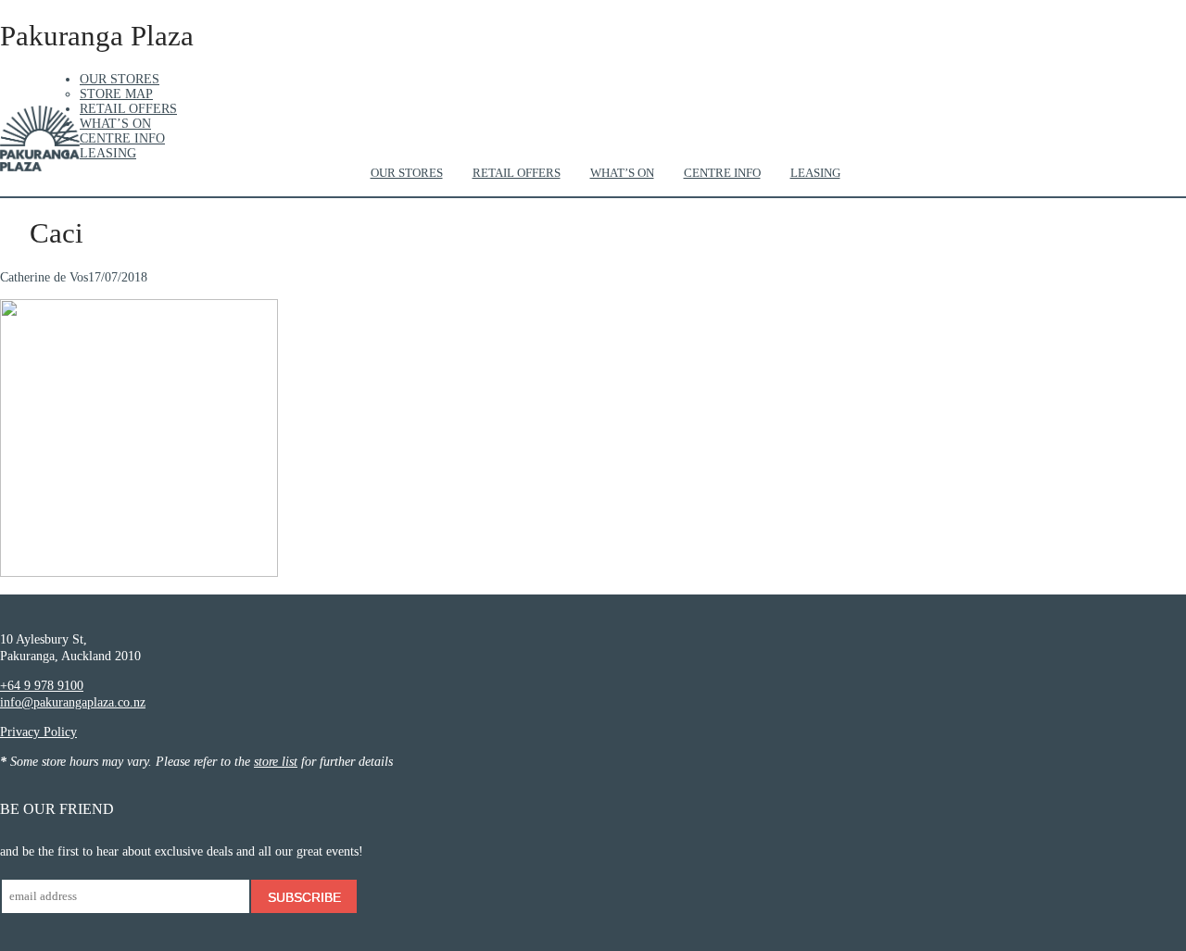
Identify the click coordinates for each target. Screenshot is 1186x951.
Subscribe (304, 897)
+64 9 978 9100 (41, 686)
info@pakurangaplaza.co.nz (72, 702)
